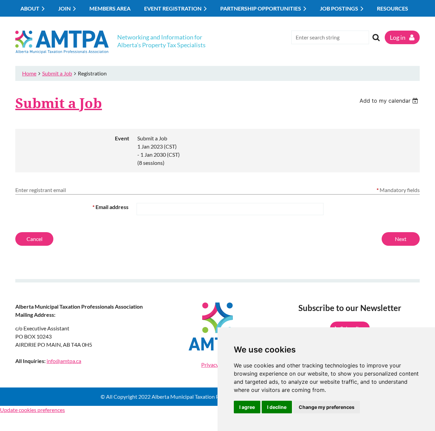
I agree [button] (247, 407)
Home (29, 73)
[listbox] (390, 101)
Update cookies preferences (32, 410)
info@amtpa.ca (64, 361)
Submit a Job (57, 73)
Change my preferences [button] (326, 407)
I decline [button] (276, 407)
